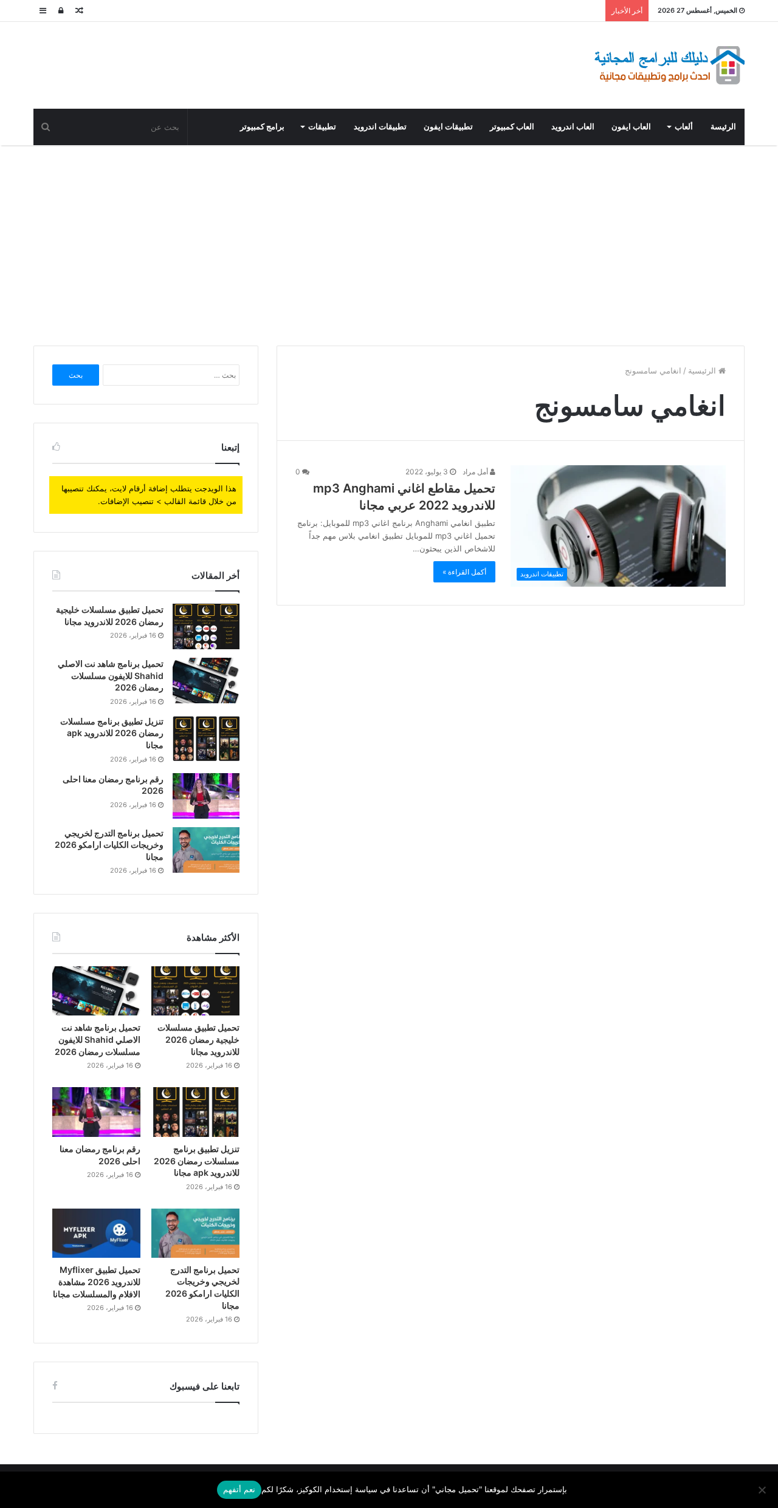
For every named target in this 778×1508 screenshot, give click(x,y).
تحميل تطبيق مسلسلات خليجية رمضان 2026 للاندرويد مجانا (198, 1039)
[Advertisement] (389, 242)
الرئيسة (723, 126)
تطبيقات (322, 126)
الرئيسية (703, 370)
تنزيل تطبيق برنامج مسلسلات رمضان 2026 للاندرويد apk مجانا (112, 733)
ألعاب (684, 126)
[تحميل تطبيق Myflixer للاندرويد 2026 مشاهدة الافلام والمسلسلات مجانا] (96, 1233)
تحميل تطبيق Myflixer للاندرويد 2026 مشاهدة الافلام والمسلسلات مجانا (96, 1281)
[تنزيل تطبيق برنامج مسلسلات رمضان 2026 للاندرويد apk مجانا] (206, 738)
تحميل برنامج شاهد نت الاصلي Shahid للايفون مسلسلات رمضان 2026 (111, 675)
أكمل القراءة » (464, 571)
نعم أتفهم (239, 1489)
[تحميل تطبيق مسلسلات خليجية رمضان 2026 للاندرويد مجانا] (206, 626)
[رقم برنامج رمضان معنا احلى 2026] (206, 796)
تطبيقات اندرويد (380, 126)
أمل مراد (476, 471)
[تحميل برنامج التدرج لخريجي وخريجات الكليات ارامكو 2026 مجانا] (206, 850)
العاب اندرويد (572, 126)
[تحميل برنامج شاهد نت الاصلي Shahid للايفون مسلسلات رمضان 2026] (206, 680)
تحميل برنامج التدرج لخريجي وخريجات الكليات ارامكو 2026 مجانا (109, 845)
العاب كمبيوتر (512, 126)
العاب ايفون (631, 126)
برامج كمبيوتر (262, 126)
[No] (763, 1490)
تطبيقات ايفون (448, 126)
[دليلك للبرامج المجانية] (669, 65)
